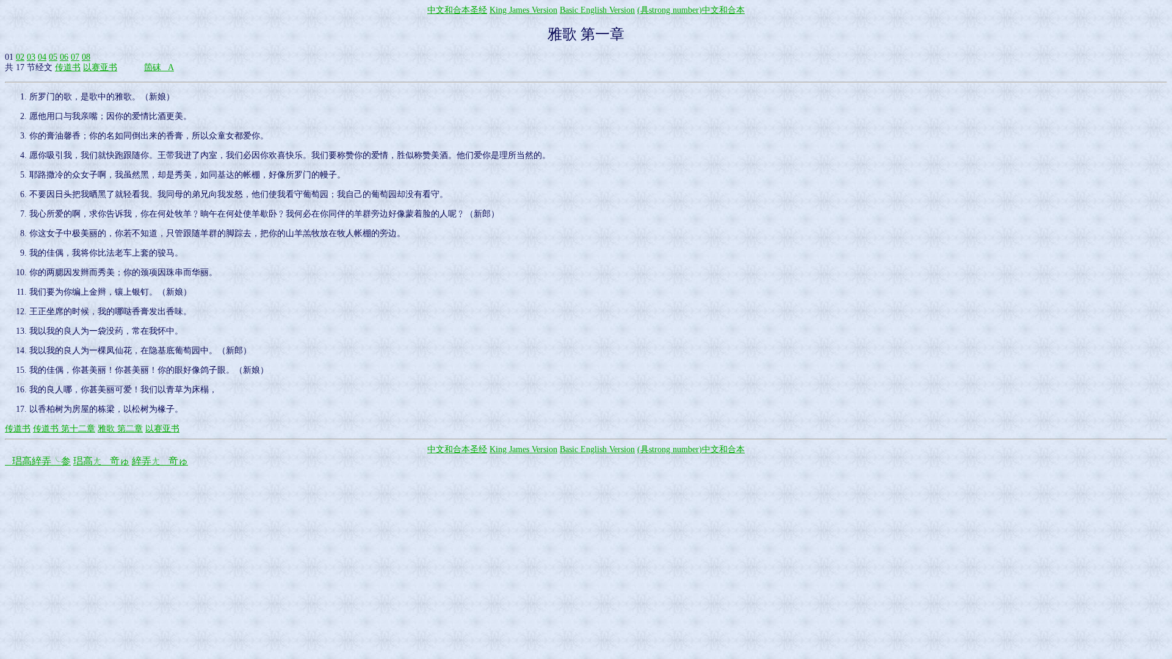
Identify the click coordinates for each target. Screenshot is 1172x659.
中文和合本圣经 (457, 10)
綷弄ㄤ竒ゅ (160, 461)
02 (20, 57)
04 (42, 57)
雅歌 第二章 (120, 428)
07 (75, 57)
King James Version (523, 10)
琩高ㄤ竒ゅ (101, 461)
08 (86, 57)
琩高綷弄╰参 (38, 461)
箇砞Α (159, 67)
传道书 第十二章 (64, 428)
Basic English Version (597, 10)
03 (31, 57)
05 (53, 57)
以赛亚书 (100, 67)
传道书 (68, 67)
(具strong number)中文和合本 (691, 10)
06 (64, 57)
